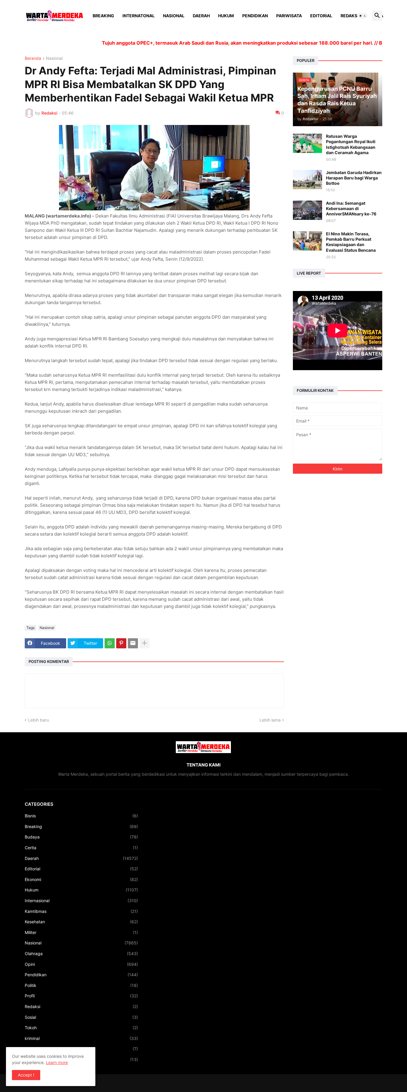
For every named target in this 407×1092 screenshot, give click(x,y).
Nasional (173, 15)
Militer (81, 932)
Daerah (201, 15)
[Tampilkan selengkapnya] (144, 643)
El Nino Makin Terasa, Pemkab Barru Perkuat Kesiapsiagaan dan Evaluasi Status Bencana (351, 242)
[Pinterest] (121, 643)
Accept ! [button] (26, 1074)
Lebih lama (270, 719)
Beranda (33, 58)
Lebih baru (38, 719)
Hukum (226, 15)
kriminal (81, 1038)
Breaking (103, 15)
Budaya (81, 836)
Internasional (81, 900)
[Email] (133, 643)
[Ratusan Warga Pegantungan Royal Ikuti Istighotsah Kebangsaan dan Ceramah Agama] (307, 143)
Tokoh (81, 1027)
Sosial (81, 1017)
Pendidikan (255, 15)
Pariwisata (289, 15)
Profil (81, 995)
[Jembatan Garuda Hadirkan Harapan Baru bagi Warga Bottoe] (307, 179)
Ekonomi (81, 879)
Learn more (57, 1062)
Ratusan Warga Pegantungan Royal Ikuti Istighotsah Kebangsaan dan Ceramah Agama (350, 144)
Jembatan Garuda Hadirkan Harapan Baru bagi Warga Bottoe (354, 178)
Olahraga (81, 953)
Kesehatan (81, 921)
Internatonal (138, 15)
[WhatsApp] (110, 643)
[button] (363, 16)
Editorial (321, 15)
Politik (81, 985)
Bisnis (81, 815)
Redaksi (349, 15)
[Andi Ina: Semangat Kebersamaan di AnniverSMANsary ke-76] (307, 210)
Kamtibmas (81, 911)
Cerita (81, 847)
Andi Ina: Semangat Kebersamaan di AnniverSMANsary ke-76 (351, 208)
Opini (81, 964)
